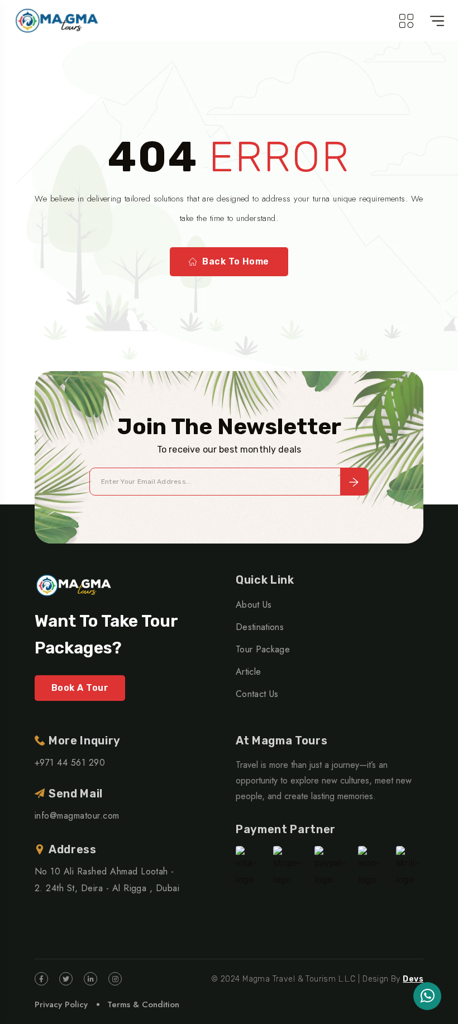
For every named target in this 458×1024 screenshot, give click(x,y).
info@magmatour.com (77, 815)
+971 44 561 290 (70, 762)
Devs (413, 979)
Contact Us (257, 694)
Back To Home (235, 261)
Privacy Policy (61, 1004)
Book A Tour (79, 687)
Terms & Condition (143, 1004)
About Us (254, 604)
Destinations (260, 627)
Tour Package (263, 649)
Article (248, 671)
